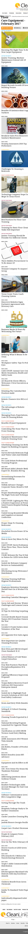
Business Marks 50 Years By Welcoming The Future (13, 330)
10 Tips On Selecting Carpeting (14, 611)
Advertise (13, 923)
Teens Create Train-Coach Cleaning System (12, 295)
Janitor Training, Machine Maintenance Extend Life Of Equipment (13, 60)
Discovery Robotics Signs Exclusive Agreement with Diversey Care (12, 304)
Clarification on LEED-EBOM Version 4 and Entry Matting (13, 732)
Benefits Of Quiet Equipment (13, 423)
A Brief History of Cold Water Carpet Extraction (14, 658)
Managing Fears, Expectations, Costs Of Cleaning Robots (14, 416)
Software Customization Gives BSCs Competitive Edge (14, 796)
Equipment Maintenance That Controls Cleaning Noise (14, 438)
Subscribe (23, 923)
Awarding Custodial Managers (14, 597)
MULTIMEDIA (9, 909)
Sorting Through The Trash (13, 803)
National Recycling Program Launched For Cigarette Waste (14, 724)
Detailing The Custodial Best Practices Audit (13, 392)
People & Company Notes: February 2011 (12, 835)
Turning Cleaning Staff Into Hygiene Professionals (13, 580)
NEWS (4, 909)
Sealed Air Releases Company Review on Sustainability (14, 564)
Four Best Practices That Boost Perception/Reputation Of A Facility (14, 667)
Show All (18, 28)
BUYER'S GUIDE (17, 909)
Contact (17, 923)
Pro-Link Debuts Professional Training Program (14, 462)
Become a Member (8, 917)
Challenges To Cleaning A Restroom (12, 170)
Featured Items (7, 28)
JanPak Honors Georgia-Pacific (14, 822)
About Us (8, 923)
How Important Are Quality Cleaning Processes (13, 642)
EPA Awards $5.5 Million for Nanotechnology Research (13, 857)
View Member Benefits (17, 917)
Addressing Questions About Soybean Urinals (13, 778)
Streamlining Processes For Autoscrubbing (13, 478)
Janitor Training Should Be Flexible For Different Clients (14, 237)
